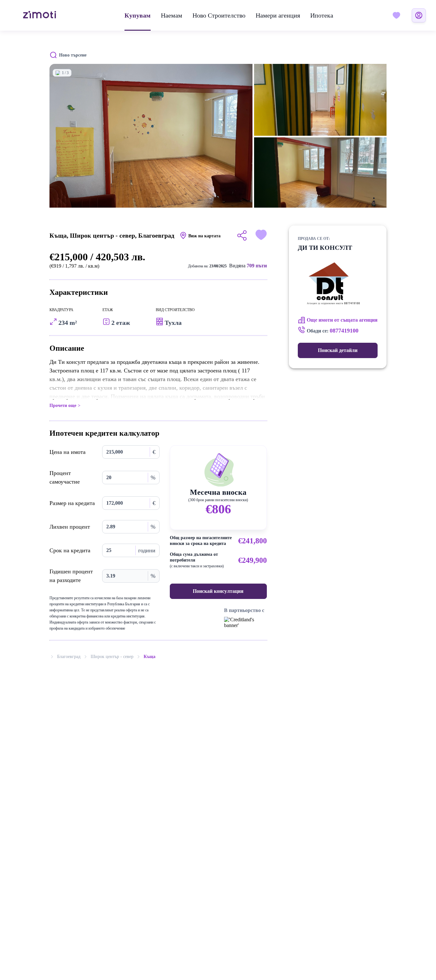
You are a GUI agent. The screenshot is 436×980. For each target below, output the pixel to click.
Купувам (137, 15)
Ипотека (321, 15)
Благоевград (68, 656)
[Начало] (39, 15)
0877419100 (344, 330)
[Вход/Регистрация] (419, 15)
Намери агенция (278, 15)
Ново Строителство (218, 15)
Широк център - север (112, 656)
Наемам (171, 15)
